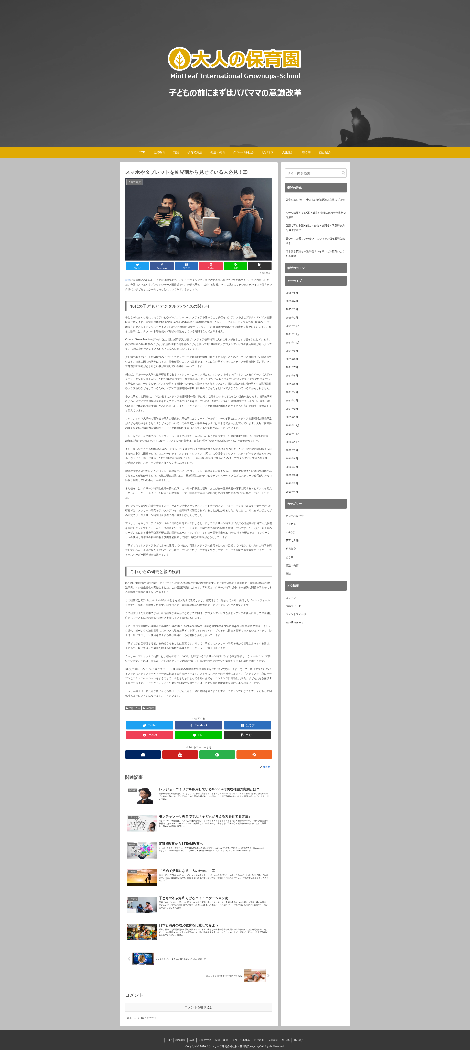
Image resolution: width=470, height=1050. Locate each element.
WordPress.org (294, 622)
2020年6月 (292, 475)
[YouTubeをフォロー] (180, 754)
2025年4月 (292, 301)
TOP (168, 1040)
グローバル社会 (295, 515)
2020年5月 (292, 483)
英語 (288, 573)
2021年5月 (292, 383)
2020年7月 (292, 466)
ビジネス (291, 524)
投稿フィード (293, 606)
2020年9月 (292, 450)
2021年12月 (293, 325)
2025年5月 (292, 292)
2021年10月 (293, 342)
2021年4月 (292, 392)
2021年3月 (292, 400)
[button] (343, 172)
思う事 (289, 557)
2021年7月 (292, 367)
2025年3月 (292, 309)
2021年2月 (292, 408)
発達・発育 (292, 565)
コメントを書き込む (199, 1007)
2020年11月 (293, 433)
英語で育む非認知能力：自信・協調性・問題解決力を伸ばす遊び (315, 227)
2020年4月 (292, 491)
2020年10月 (293, 442)
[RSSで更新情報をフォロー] (254, 754)
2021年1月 (292, 417)
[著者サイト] (143, 754)
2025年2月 (292, 317)
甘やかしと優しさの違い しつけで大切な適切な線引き (315, 240)
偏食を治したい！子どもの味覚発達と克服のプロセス (315, 202)
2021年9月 (292, 350)
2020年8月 (292, 458)
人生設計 (291, 532)
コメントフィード (296, 614)
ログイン (291, 597)
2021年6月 (292, 375)
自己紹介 (299, 1040)
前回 (127, 280)
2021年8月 (292, 359)
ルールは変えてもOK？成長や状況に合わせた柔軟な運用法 (316, 215)
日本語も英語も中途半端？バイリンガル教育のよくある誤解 (315, 253)
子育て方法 (134, 708)
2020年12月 (293, 425)
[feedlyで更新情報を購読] (217, 754)
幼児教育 (149, 708)
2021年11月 (293, 334)
